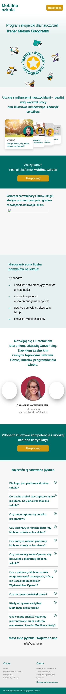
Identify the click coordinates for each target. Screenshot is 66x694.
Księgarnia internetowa (47, 682)
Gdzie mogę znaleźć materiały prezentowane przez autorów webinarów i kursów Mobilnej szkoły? (32, 621)
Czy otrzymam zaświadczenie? (28, 594)
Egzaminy (40, 678)
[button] (54, 8)
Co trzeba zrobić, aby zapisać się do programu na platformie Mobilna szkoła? (31, 501)
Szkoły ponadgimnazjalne (45, 675)
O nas (5, 668)
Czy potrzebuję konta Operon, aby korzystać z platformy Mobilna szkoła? (30, 559)
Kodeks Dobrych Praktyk (12, 671)
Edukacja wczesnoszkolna (46, 668)
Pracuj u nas (7, 675)
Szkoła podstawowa (43, 671)
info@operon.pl (33, 643)
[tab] (33, 485)
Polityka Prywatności (11, 678)
